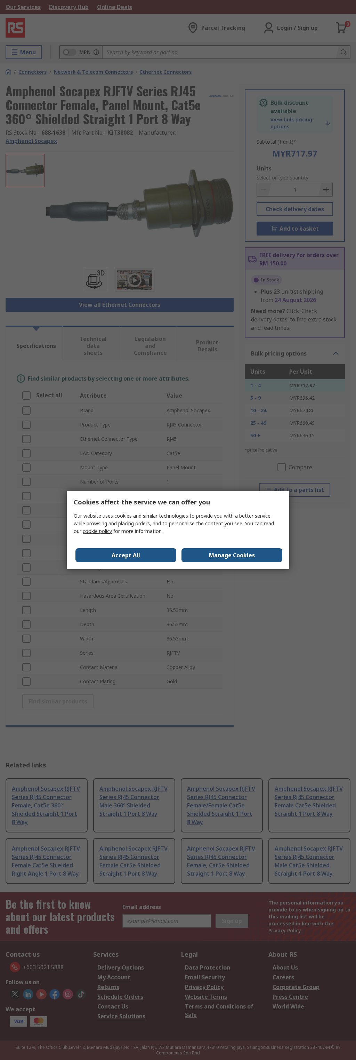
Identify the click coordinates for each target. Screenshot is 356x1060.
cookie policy (97, 531)
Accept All (126, 555)
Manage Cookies (232, 555)
